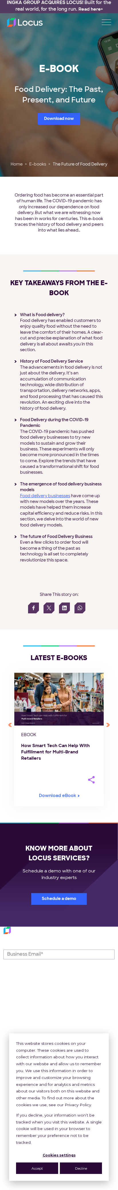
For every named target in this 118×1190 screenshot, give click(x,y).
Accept (37, 1168)
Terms (71, 1187)
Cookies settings (59, 1155)
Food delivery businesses (45, 496)
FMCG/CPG (75, 1018)
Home (17, 164)
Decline (81, 1168)
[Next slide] (108, 725)
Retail (68, 1012)
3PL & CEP (73, 1025)
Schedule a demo (59, 899)
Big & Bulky (74, 1032)
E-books (37, 164)
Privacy (48, 1187)
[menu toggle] (106, 22)
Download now (59, 119)
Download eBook (57, 796)
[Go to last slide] (10, 725)
